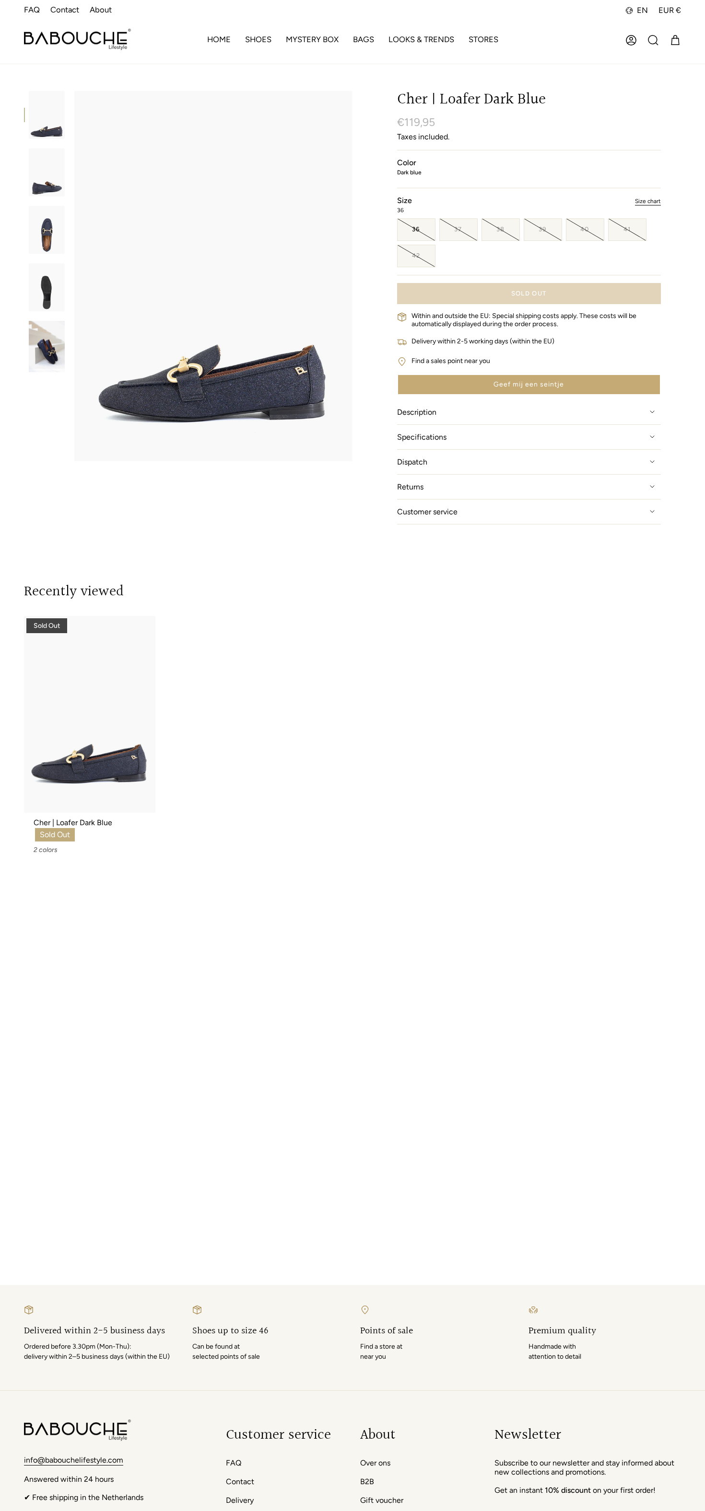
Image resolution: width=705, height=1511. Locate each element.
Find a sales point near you (450, 361)
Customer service (427, 511)
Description (416, 412)
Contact (64, 9)
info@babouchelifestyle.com (73, 1460)
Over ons (375, 1462)
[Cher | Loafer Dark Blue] (89, 714)
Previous (74, 276)
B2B (367, 1481)
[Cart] (675, 40)
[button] (258, 40)
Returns (410, 486)
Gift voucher (381, 1500)
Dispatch (412, 461)
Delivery (240, 1500)
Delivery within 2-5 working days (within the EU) (482, 341)
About (101, 9)
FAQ (32, 9)
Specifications (421, 437)
